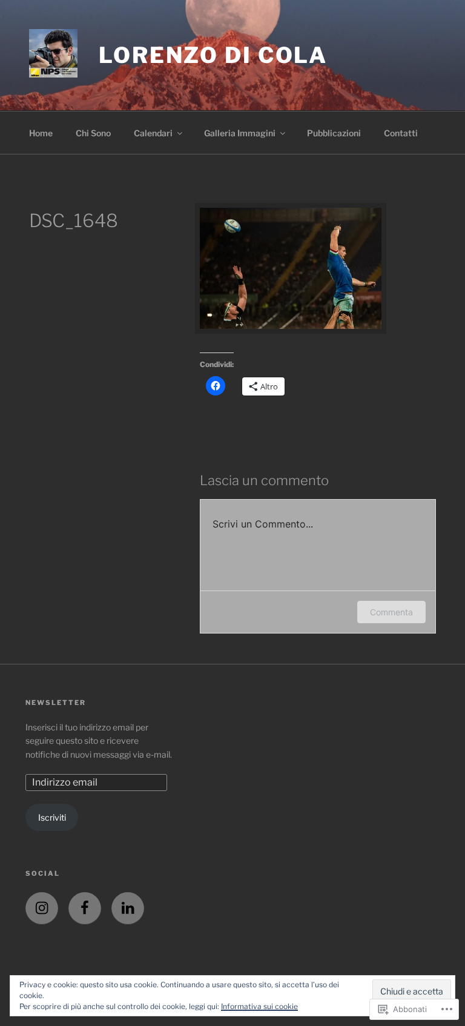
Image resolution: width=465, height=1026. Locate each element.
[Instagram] (41, 908)
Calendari (153, 133)
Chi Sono (93, 133)
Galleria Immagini (239, 133)
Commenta (391, 612)
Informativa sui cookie (259, 1006)
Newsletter (55, 702)
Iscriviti (52, 817)
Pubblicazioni (334, 133)
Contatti (401, 133)
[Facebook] (84, 908)
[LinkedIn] (127, 908)
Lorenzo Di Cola (213, 55)
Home (41, 133)
